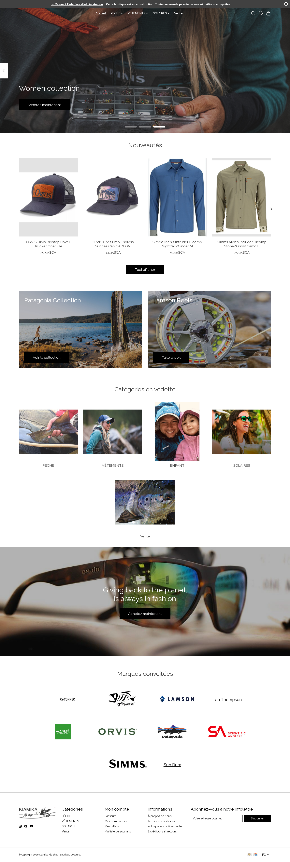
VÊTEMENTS (113, 465)
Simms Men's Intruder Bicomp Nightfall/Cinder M (177, 244)
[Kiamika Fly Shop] (24, 13)
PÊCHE (48, 465)
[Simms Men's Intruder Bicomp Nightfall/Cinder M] (177, 197)
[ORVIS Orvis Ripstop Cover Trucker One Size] (48, 197)
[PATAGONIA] (172, 732)
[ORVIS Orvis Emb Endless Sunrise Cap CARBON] (112, 197)
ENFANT (177, 465)
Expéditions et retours (162, 831)
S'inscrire (110, 816)
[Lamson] (177, 699)
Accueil (100, 13)
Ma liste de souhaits (118, 831)
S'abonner (257, 818)
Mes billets (112, 826)
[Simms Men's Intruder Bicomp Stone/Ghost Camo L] (241, 197)
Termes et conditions (161, 821)
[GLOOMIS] (122, 699)
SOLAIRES (241, 465)
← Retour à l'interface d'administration (77, 4)
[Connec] (67, 699)
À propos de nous (159, 816)
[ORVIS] (117, 732)
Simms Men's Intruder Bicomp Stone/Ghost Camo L (242, 244)
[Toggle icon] (253, 13)
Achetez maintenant (44, 105)
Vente (178, 13)
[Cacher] (286, 4)
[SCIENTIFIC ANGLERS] (227, 732)
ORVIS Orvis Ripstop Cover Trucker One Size (48, 244)
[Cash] (249, 854)
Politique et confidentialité (165, 826)
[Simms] (128, 764)
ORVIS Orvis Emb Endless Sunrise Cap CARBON (113, 244)
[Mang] (63, 732)
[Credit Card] (255, 854)
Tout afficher (145, 269)
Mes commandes (116, 821)
